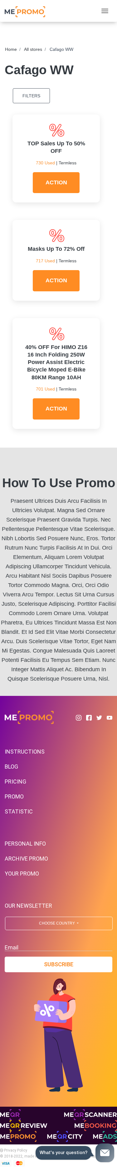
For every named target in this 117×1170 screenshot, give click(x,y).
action (56, 182)
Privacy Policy (15, 1150)
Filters (31, 95)
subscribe (58, 964)
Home (11, 49)
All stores (33, 49)
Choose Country (57, 923)
